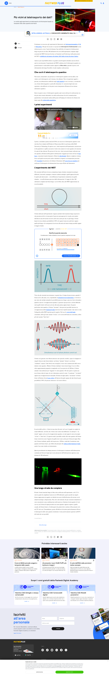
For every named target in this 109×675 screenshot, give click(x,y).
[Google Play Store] (28, 655)
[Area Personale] (103, 3)
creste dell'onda (71, 312)
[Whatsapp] (56, 649)
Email (61, 39)
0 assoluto (39, 161)
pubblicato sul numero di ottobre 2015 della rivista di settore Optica (59, 56)
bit (80, 44)
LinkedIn (48, 39)
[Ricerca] (101, 3)
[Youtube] (52, 649)
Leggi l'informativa (17, 633)
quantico (71, 161)
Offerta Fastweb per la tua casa (84, 0)
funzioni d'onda (50, 310)
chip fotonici (62, 156)
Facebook (54, 39)
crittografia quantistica (49, 100)
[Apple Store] (18, 655)
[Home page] (54, 3)
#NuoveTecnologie (42, 525)
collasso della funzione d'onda (72, 444)
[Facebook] (61, 649)
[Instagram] (42, 649)
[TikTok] (47, 649)
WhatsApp (58, 39)
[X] (66, 649)
